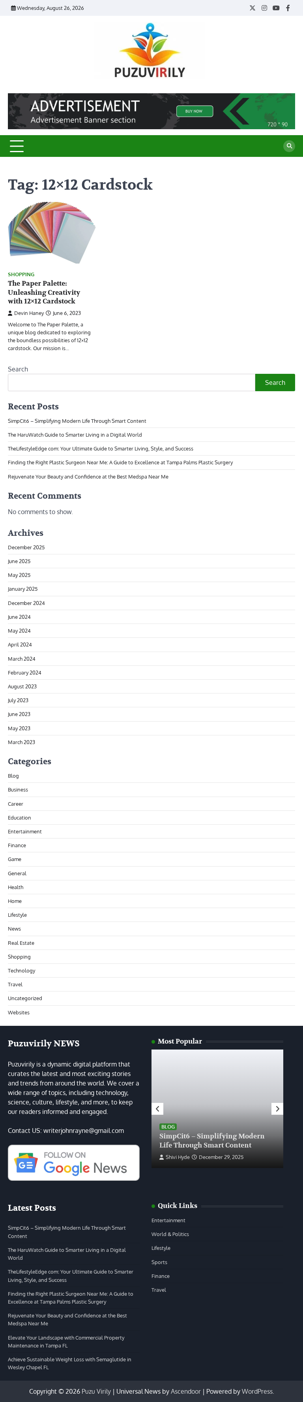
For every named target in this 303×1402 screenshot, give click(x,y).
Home (15, 900)
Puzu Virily (96, 1391)
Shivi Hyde (178, 1157)
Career (15, 803)
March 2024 (22, 658)
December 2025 (26, 547)
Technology (21, 970)
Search (18, 369)
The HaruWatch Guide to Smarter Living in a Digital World (75, 434)
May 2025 (19, 574)
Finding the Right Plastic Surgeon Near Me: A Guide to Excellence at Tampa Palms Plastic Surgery (120, 462)
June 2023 (19, 713)
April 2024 (20, 644)
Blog (13, 775)
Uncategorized (25, 998)
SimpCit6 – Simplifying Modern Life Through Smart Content (77, 420)
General (17, 873)
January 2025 (22, 588)
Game (14, 859)
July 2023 (18, 700)
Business (18, 789)
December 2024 (26, 602)
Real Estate (21, 942)
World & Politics (170, 1234)
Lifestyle (17, 914)
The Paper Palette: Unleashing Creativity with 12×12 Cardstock (44, 292)
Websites (19, 1012)
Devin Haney (29, 313)
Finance (17, 845)
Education (19, 817)
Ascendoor (186, 1391)
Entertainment (25, 831)
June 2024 (19, 616)
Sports (159, 1262)
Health (15, 887)
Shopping (21, 274)
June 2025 (19, 561)
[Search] (289, 146)
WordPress (257, 1391)
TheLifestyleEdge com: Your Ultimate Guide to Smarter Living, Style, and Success (100, 448)
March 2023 (21, 742)
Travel (15, 984)
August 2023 (22, 686)
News (14, 928)
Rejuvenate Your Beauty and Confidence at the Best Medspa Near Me (88, 476)
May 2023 (19, 728)
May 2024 (19, 630)
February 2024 (24, 672)
